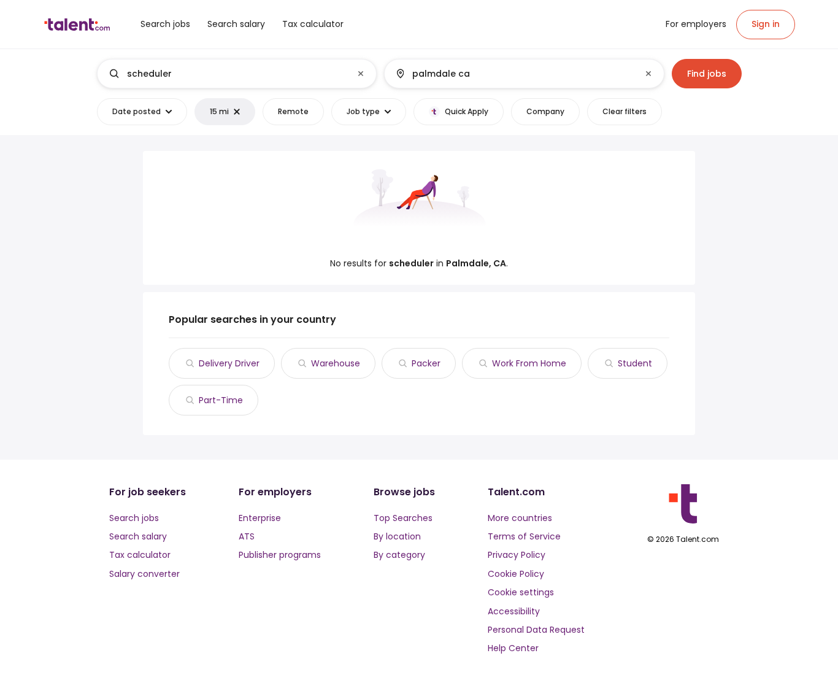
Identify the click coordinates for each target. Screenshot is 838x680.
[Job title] (226, 73)
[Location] (513, 73)
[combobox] (236, 73)
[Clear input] (360, 73)
